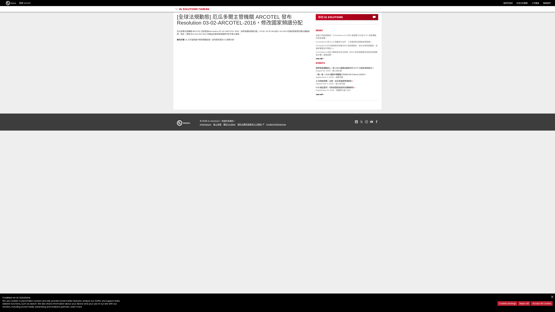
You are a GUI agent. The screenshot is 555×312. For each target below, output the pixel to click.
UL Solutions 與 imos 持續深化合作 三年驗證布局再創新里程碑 (343, 41)
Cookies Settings (507, 303)
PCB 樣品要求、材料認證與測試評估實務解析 (335, 87)
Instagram (366, 122)
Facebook (376, 122)
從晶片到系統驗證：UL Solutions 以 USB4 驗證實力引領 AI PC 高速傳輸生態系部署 (346, 36)
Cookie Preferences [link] (276, 124)
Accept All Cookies (541, 303)
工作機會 (535, 3)
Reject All (524, 303)
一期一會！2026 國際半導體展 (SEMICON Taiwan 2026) (340, 74)
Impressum (205, 124)
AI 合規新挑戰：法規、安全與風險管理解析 (334, 81)
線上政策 (217, 124)
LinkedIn (356, 122)
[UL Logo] (183, 128)
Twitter (361, 122)
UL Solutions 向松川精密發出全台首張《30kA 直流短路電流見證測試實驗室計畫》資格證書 (346, 53)
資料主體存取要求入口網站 (249, 124)
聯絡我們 (547, 3)
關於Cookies (229, 124)
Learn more (76, 306)
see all (319, 58)
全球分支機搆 (522, 3)
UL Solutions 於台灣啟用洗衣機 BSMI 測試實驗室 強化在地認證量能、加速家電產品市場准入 (347, 47)
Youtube (371, 122)
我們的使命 (508, 3)
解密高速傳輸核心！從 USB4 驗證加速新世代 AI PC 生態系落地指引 (344, 68)
